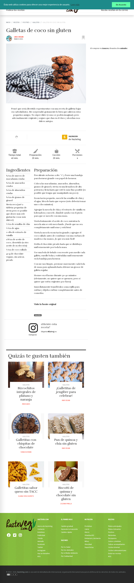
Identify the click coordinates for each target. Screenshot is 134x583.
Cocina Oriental (114, 547)
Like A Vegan (18, 37)
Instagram (41, 550)
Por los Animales (67, 550)
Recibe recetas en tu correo (114, 10)
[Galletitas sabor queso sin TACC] (26, 474)
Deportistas (89, 547)
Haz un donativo (44, 553)
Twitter (40, 547)
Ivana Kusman (26, 452)
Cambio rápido (66, 532)
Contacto (41, 529)
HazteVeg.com (43, 519)
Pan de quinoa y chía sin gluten (66, 442)
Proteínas (88, 526)
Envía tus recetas (114, 553)
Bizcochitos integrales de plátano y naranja (26, 393)
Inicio (8, 22)
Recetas (16, 22)
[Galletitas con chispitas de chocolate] (26, 426)
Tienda (40, 538)
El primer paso (66, 519)
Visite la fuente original (45, 304)
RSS (39, 556)
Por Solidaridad (67, 556)
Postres (26, 22)
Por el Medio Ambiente (69, 553)
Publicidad (41, 535)
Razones (64, 540)
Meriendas (112, 535)
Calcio (87, 529)
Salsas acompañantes (116, 544)
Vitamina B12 (89, 535)
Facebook (41, 544)
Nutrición (89, 519)
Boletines (41, 532)
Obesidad (88, 544)
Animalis (41, 541)
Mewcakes (26, 404)
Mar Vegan (66, 400)
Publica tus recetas (15, 10)
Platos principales (115, 526)
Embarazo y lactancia (92, 538)
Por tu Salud (65, 547)
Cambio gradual (67, 526)
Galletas (36, 22)
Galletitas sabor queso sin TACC (26, 490)
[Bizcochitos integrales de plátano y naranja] (26, 375)
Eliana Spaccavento (26, 496)
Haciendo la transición (69, 529)
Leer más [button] (75, 5)
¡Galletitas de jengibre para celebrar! (66, 392)
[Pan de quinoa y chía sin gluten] (66, 426)
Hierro (87, 532)
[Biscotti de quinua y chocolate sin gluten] (66, 474)
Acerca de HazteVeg (45, 526)
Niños (87, 541)
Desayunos (112, 538)
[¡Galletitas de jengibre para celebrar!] (66, 375)
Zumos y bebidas (114, 541)
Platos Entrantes (114, 529)
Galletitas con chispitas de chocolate (26, 443)
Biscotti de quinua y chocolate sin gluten (66, 493)
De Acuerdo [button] (121, 5)
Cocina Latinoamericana (117, 550)
